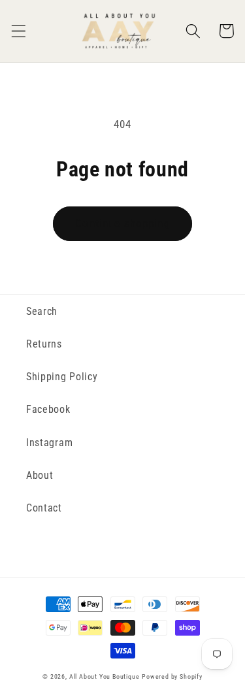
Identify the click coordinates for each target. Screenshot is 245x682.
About (39, 475)
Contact (44, 508)
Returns (44, 344)
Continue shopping (122, 223)
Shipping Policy (61, 376)
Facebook (48, 409)
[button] (18, 31)
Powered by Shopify (172, 676)
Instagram (49, 442)
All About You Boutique (104, 676)
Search (41, 311)
